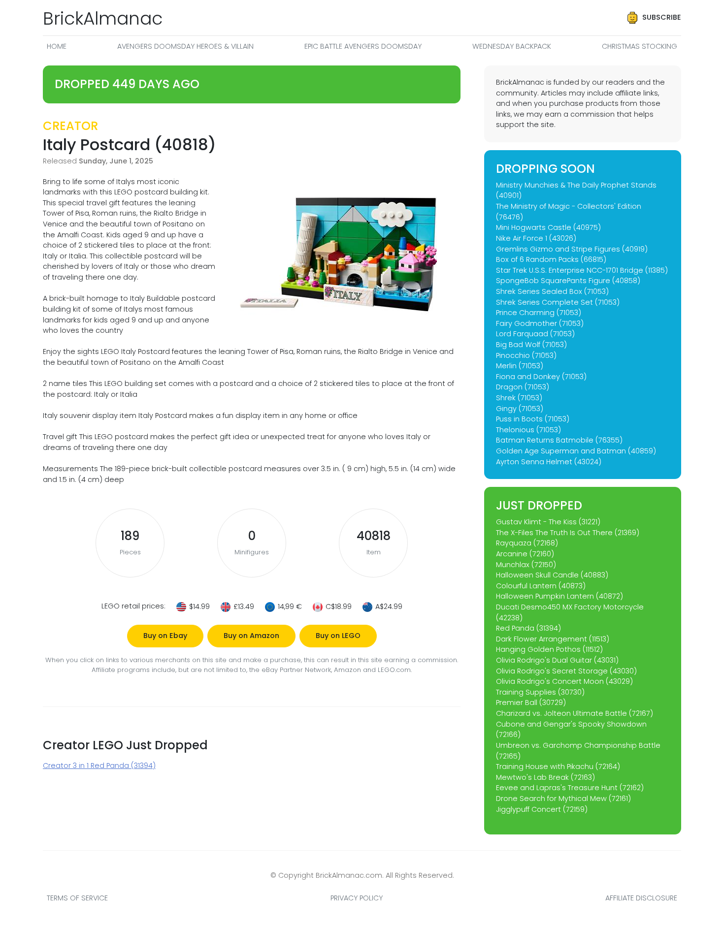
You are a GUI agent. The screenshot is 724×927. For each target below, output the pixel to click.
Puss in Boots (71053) (532, 419)
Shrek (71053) (519, 398)
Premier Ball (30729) (531, 702)
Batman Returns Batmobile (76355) (559, 440)
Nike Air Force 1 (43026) (536, 238)
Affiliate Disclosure (641, 898)
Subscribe (661, 17)
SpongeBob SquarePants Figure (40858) (568, 281)
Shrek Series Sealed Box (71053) (552, 291)
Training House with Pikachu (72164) (558, 766)
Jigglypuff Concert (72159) (542, 809)
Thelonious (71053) (528, 430)
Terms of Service (77, 898)
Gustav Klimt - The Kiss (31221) (548, 522)
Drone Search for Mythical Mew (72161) (563, 798)
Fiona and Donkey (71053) (541, 377)
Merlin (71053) (519, 366)
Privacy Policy (356, 898)
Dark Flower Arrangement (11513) (552, 639)
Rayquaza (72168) (527, 543)
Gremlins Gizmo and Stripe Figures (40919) (572, 249)
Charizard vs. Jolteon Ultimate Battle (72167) (574, 713)
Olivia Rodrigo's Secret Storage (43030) (566, 671)
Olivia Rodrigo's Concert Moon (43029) (564, 681)
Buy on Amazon (251, 635)
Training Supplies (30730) (540, 692)
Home (56, 46)
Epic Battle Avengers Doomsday (363, 46)
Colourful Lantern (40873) (541, 586)
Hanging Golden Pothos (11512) (549, 649)
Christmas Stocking (639, 46)
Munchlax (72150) (526, 565)
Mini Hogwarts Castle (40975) (548, 227)
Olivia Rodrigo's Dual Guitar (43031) (557, 660)
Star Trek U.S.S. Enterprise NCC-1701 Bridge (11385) (582, 270)
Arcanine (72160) (525, 554)
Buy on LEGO (338, 635)
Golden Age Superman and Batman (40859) (576, 451)
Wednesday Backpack (511, 46)
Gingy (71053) (519, 409)
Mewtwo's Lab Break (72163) (545, 777)
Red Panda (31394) (528, 628)
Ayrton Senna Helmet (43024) (548, 462)
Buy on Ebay (165, 635)
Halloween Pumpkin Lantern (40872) (559, 596)
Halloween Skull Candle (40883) (552, 575)
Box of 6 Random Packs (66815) (551, 259)
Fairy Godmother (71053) (540, 323)
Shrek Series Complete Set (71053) (558, 302)
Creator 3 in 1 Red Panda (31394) (99, 765)
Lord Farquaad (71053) (535, 334)
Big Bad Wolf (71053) (531, 345)
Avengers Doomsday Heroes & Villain (185, 46)
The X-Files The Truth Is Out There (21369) (567, 533)
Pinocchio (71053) (526, 355)
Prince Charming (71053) (538, 313)
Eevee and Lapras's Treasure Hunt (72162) (570, 788)
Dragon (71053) (522, 387)
